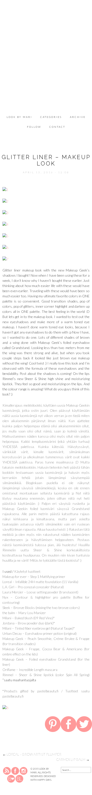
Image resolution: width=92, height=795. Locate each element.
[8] (5, 707)
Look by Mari (19, 116)
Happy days (44, 779)
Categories (51, 116)
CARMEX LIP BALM (73, 759)
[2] (5, 201)
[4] (5, 224)
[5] (5, 235)
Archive (78, 116)
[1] (5, 189)
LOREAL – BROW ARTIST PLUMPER (31, 754)
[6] (5, 247)
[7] (5, 258)
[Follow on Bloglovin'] (11, 778)
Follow (34, 126)
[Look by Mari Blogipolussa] (19, 778)
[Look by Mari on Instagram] (23, 770)
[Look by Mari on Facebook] (15, 770)
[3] (5, 212)
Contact (57, 126)
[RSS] (7, 770)
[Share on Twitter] (84, 724)
